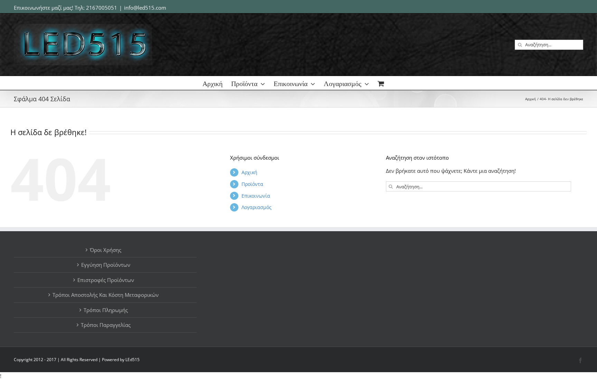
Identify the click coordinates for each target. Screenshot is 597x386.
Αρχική (249, 172)
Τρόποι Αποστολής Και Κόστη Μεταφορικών (106, 294)
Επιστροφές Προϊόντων (105, 279)
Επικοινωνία (255, 195)
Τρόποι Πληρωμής (106, 310)
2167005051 (101, 7)
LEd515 (132, 360)
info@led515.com (145, 7)
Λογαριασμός (256, 207)
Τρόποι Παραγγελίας (106, 324)
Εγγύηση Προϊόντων (105, 264)
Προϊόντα (252, 184)
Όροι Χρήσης (105, 249)
